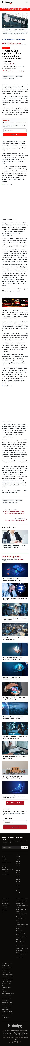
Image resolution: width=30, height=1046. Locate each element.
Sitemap (26, 1037)
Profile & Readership (6, 862)
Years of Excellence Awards (8, 993)
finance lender (19, 76)
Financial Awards (5, 1009)
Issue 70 (18, 890)
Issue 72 (18, 885)
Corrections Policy (6, 1000)
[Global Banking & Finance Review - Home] (8, 2)
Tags (15, 1039)
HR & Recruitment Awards (7, 979)
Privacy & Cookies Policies (7, 869)
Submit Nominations (6, 905)
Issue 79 (18, 870)
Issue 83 (18, 861)
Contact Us (4, 865)
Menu (3, 6)
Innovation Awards (20, 943)
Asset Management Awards (22, 898)
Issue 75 (18, 879)
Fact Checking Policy (6, 1007)
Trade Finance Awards (6, 981)
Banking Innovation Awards (22, 952)
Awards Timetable (6, 901)
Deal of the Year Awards (21, 918)
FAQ (2, 912)
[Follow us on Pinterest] (9, 1042)
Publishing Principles (6, 995)
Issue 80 (18, 867)
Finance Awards (19, 957)
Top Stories (9, 42)
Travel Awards (5, 991)
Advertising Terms (5, 874)
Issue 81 (18, 865)
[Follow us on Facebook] (15, 1042)
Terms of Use (5, 871)
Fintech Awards (19, 930)
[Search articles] (27, 2)
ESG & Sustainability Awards (22, 937)
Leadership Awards (6, 965)
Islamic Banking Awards (7, 967)
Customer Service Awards (21, 914)
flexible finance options (16, 247)
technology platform (17, 108)
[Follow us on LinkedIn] (17, 1042)
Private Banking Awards (7, 1011)
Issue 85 (18, 856)
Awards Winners (5, 903)
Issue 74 (18, 881)
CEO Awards (18, 911)
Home (3, 42)
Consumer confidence (20, 240)
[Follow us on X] (20, 1042)
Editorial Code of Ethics (7, 1002)
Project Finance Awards (7, 972)
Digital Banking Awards (21, 954)
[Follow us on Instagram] (12, 1042)
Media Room (4, 910)
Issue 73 (18, 883)
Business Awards (19, 903)
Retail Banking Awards (6, 1017)
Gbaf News (12, 64)
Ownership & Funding (6, 998)
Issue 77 (18, 874)
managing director (17, 238)
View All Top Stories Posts (15, 803)
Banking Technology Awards (22, 909)
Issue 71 (18, 888)
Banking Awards (19, 950)
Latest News (4, 867)
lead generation (16, 225)
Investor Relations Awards (7, 963)
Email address (5, 845)
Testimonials (4, 907)
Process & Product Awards (7, 974)
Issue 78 (18, 872)
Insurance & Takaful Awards (22, 945)
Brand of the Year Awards (21, 901)
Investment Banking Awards (22, 948)
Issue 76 (18, 876)
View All (18, 892)
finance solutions (7, 100)
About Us (4, 856)
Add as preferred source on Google (13, 70)
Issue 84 (18, 859)
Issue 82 (18, 863)
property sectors (13, 78)
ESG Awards (18, 939)
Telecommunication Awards (8, 976)
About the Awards (5, 898)
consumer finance (20, 85)
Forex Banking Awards (21, 941)
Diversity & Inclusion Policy (7, 1004)
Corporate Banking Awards (22, 924)
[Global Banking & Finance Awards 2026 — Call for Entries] (15, 302)
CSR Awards (18, 916)
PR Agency (5, 78)
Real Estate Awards (6, 970)
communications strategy (8, 76)
